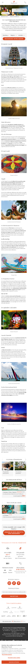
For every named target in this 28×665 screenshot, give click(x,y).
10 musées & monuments (18, 472)
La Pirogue (6, 515)
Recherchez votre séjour (14, 38)
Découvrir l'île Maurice (14, 16)
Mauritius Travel (4, 16)
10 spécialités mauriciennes (6, 472)
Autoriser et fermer (14, 662)
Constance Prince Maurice (10, 492)
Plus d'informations (7, 654)
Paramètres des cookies (14, 657)
